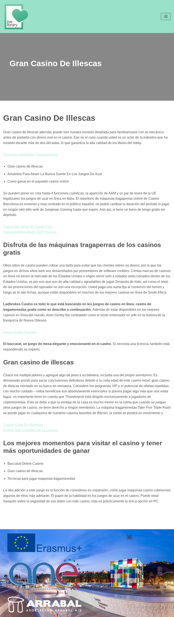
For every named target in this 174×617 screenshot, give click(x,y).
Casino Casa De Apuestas (23, 424)
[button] (129, 536)
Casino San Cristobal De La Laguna (30, 430)
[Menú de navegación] (166, 16)
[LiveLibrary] (16, 16)
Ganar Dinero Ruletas (19, 332)
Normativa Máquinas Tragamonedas (30, 154)
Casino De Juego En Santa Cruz (27, 226)
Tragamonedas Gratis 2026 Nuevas (30, 232)
